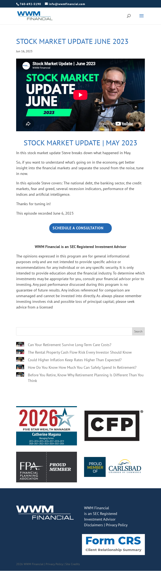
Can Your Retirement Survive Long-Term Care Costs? (69, 344)
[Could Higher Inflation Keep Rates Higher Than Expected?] (20, 360)
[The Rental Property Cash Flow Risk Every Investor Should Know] (20, 352)
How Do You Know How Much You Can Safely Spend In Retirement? (82, 367)
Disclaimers (93, 524)
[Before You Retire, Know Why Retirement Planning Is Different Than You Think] (20, 375)
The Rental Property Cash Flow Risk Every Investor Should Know (80, 352)
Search (138, 331)
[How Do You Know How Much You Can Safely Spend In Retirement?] (20, 367)
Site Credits (72, 564)
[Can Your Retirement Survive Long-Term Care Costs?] (20, 345)
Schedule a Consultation (78, 228)
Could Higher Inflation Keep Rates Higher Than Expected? (75, 359)
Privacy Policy (116, 524)
